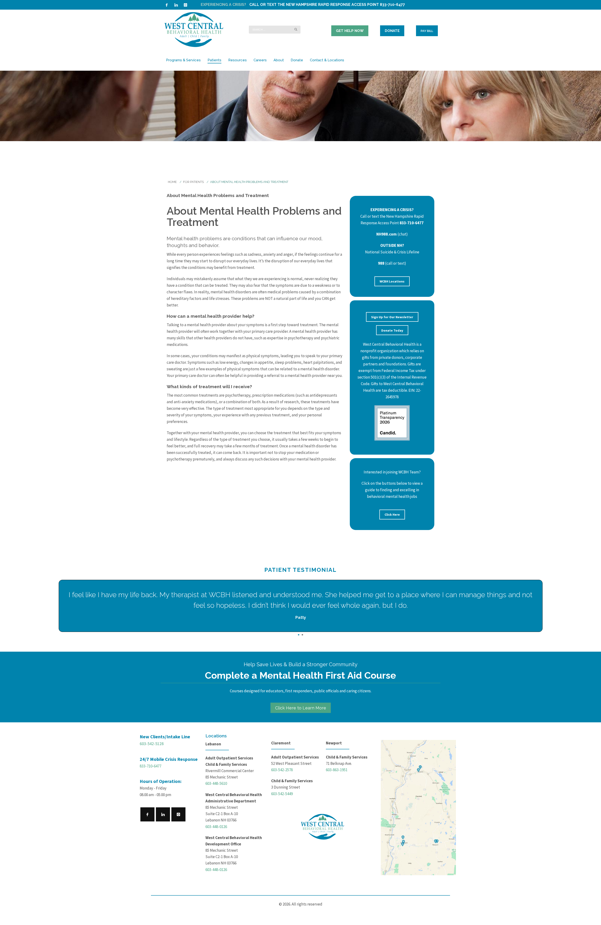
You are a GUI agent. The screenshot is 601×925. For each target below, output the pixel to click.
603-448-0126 (216, 826)
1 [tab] (298, 635)
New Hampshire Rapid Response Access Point (332, 4)
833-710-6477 (150, 766)
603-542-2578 (282, 769)
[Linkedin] (176, 4)
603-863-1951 (336, 769)
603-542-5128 (152, 743)
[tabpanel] (300, 606)
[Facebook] (166, 4)
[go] (295, 29)
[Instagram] (185, 4)
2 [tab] (302, 635)
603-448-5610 (216, 783)
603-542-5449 (282, 793)
